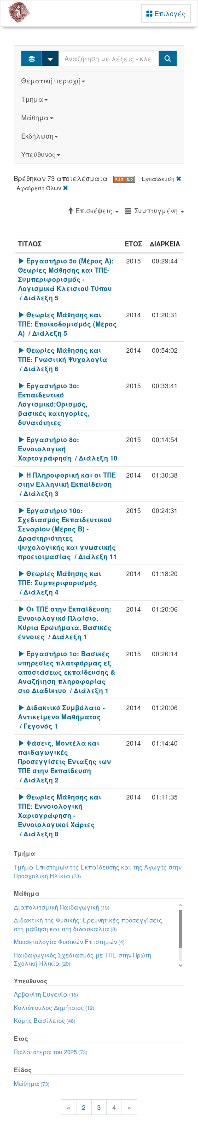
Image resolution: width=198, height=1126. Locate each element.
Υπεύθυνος (38, 154)
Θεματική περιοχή (51, 80)
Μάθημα (35, 117)
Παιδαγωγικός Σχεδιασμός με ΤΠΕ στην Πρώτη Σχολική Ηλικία (82, 959)
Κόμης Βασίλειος (45, 1020)
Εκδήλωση (37, 135)
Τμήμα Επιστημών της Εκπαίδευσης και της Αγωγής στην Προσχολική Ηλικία (97, 871)
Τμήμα (32, 99)
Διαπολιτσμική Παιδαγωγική (62, 907)
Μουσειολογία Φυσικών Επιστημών (69, 941)
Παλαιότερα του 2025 (50, 1051)
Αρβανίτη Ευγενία (46, 994)
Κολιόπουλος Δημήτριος (54, 1007)
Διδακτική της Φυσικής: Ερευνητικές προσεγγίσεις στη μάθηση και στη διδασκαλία (88, 924)
